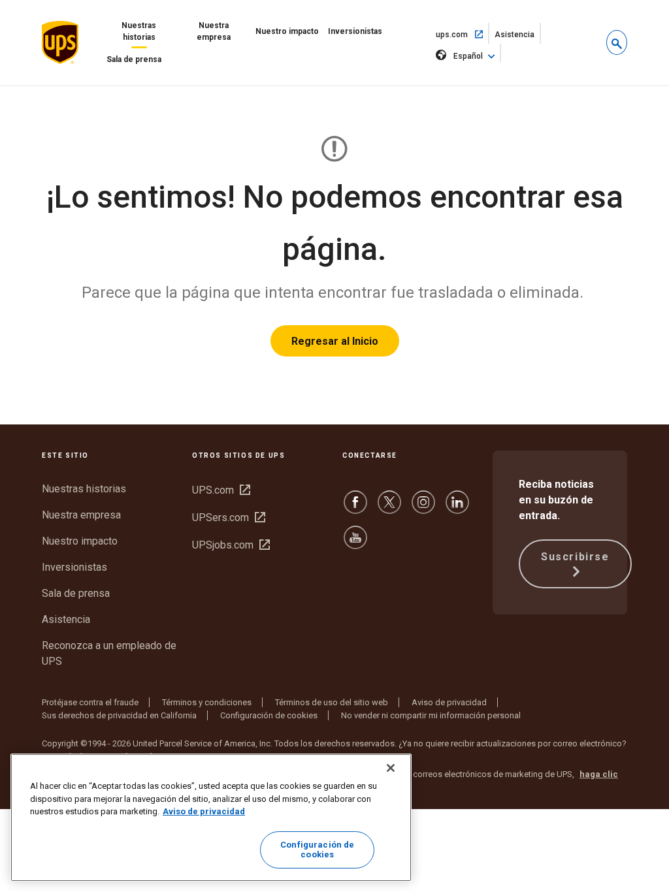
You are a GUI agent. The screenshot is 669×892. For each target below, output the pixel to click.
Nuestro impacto (287, 31)
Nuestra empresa (214, 31)
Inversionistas (355, 31)
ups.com (462, 34)
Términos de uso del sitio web (331, 702)
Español (468, 56)
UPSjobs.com (231, 545)
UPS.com (221, 490)
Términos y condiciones (207, 702)
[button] (616, 42)
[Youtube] (355, 543)
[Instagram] (423, 508)
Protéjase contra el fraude (90, 702)
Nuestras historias (139, 31)
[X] (389, 508)
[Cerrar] (390, 768)
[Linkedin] (457, 508)
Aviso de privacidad (449, 702)
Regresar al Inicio (334, 341)
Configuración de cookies (269, 715)
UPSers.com (228, 517)
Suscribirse (575, 556)
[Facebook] (355, 508)
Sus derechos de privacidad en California (119, 715)
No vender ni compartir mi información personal (431, 715)
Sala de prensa (133, 59)
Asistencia (518, 37)
